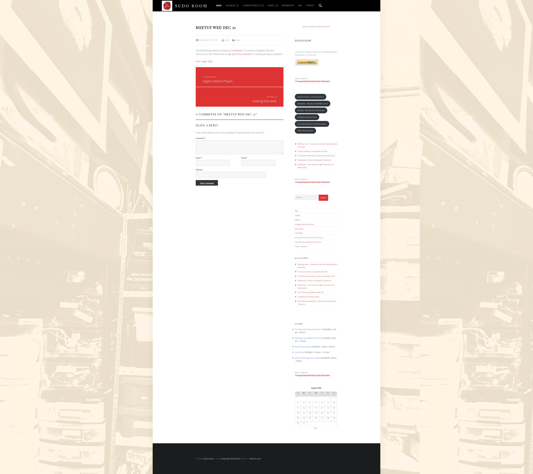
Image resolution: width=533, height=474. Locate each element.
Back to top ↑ (256, 458)
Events (271, 5)
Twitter (297, 215)
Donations (303, 40)
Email (244, 158)
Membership (288, 5)
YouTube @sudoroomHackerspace (311, 124)
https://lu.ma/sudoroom (320, 26)
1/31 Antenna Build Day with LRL (311, 292)
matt (227, 40)
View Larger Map (204, 61)
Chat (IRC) (298, 233)
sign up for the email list (239, 54)
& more (318, 242)
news (237, 40)
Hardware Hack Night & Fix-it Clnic (308, 338)
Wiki (300, 5)
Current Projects (251, 5)
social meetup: (310, 97)
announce (310, 242)
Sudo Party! (299, 352)
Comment (200, 138)
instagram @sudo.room (306, 117)
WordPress (235, 458)
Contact (310, 5)
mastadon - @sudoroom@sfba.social (312, 103)
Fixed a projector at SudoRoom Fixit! (312, 151)
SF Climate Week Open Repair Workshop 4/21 (316, 155)
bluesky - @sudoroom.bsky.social (311, 110)
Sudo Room (191, 5)
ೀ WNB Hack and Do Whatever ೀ (309, 329)
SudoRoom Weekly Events (308, 296)
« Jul (315, 428)
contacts (303, 246)
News (219, 5)
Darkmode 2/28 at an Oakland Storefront (314, 160)
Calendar (230, 5)
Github (298, 220)
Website (199, 169)
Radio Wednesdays (303, 346)
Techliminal (236, 50)
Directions (299, 228)
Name (199, 158)
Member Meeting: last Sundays (307, 358)
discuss (302, 242)
